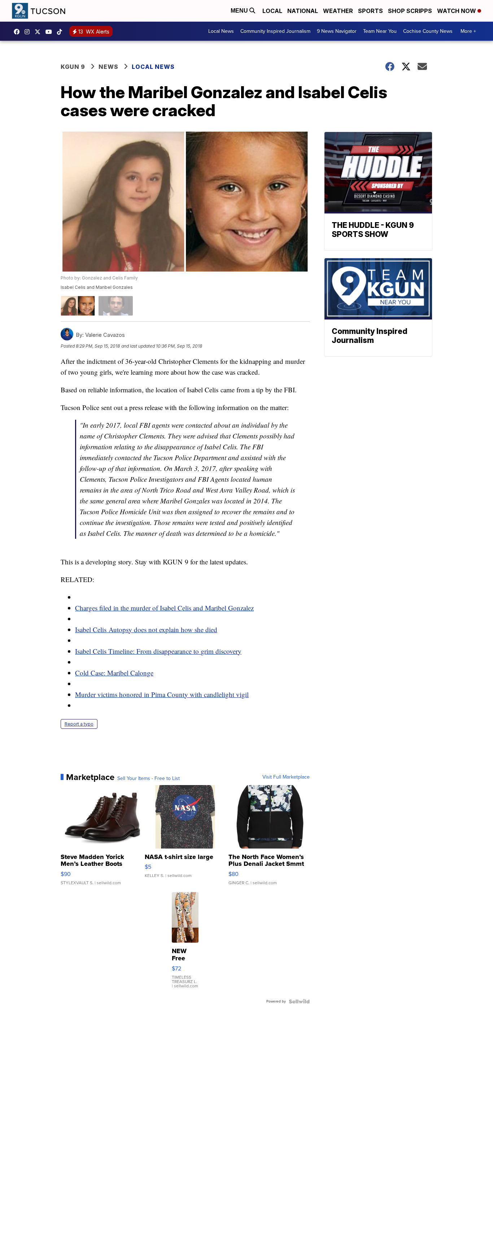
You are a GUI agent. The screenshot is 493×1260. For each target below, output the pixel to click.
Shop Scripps (410, 10)
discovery (227, 651)
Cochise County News (428, 31)
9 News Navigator (337, 31)
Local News (221, 31)
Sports (370, 10)
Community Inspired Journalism (275, 31)
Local (272, 10)
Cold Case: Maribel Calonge (114, 672)
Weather (338, 10)
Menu (240, 11)
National (302, 10)
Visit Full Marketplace (286, 777)
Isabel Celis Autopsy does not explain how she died (146, 629)
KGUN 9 (73, 66)
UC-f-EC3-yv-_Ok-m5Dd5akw (50, 32)
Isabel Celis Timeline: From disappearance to (138, 651)
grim (207, 651)
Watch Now (457, 10)
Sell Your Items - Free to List (148, 778)
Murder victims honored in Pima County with (139, 694)
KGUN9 (39, 32)
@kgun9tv (61, 32)
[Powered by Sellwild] (299, 1001)
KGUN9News (18, 32)
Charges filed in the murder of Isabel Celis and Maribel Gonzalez (164, 607)
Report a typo (79, 724)
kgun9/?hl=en (29, 32)
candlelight (219, 694)
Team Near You (380, 31)
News (108, 66)
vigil (241, 694)
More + (468, 31)
